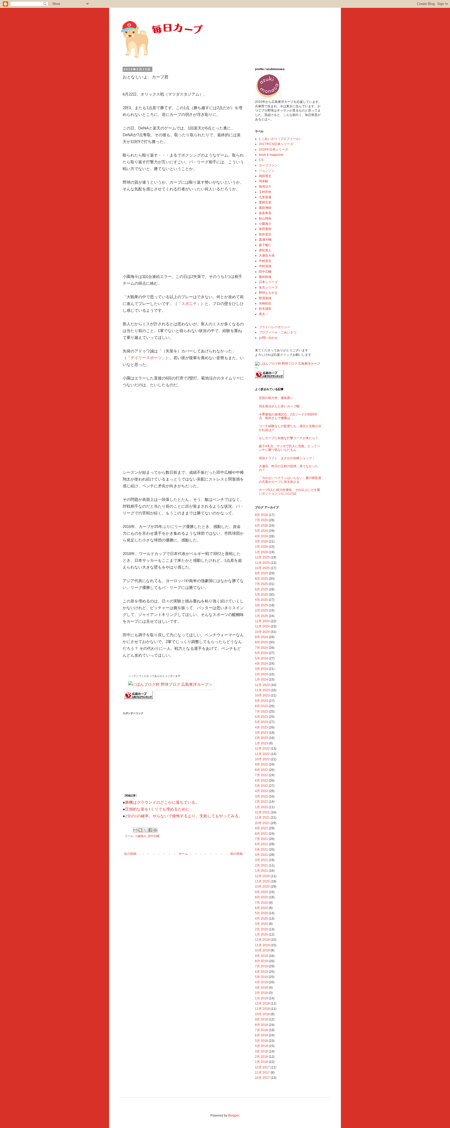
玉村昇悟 (265, 192)
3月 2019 (261, 987)
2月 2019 (261, 993)
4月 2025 (261, 600)
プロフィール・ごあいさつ (277, 332)
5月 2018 (261, 1041)
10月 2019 (262, 950)
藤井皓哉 (265, 277)
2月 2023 (261, 738)
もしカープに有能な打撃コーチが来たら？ (288, 438)
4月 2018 (261, 1046)
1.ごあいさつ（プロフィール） (280, 139)
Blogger (233, 1115)
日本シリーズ (268, 282)
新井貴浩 (265, 234)
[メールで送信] (135, 830)
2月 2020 (261, 929)
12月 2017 (262, 1067)
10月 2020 (262, 886)
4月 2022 (261, 791)
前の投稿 (236, 854)
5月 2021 (261, 849)
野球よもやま (268, 293)
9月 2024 (261, 637)
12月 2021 (262, 812)
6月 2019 (261, 972)
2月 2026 (261, 547)
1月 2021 (261, 871)
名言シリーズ (268, 287)
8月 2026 (261, 515)
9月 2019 (261, 956)
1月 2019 (261, 998)
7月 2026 (261, 520)
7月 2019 (261, 966)
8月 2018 (261, 1025)
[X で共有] (145, 830)
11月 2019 (262, 945)
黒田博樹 (265, 208)
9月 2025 (261, 573)
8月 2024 (261, 642)
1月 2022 (261, 807)
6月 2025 (261, 589)
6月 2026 (261, 525)
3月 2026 (261, 541)
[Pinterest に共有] (155, 830)
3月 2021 (261, 860)
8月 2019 (261, 961)
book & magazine (271, 155)
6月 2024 (261, 653)
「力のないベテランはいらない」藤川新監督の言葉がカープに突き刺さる (290, 479)
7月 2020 (261, 903)
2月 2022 (261, 801)
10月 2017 (262, 1078)
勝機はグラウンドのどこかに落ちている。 (162, 802)
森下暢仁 (265, 245)
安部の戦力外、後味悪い (276, 398)
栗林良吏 (265, 202)
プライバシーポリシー (274, 327)
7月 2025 (261, 584)
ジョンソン (266, 170)
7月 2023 (261, 711)
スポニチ (189, 303)
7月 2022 (261, 775)
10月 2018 (262, 1014)
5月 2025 (261, 594)
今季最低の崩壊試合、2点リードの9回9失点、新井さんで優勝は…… (288, 416)
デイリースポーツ (146, 358)
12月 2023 (262, 685)
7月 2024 (261, 648)
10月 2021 (262, 823)
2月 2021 (261, 865)
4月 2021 (261, 855)
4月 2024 (261, 663)
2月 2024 (261, 674)
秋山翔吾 (265, 218)
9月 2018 (261, 1019)
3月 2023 (261, 732)
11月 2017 (262, 1072)
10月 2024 (262, 632)
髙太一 (263, 314)
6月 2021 (261, 844)
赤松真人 (265, 250)
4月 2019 (261, 982)
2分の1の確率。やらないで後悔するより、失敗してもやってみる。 (183, 816)
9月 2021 (261, 828)
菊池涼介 (265, 186)
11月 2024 (262, 626)
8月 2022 (261, 770)
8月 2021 (261, 834)
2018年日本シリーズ (273, 149)
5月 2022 (261, 786)
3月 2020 (261, 924)
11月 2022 (262, 754)
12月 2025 (262, 557)
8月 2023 (261, 706)
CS (261, 160)
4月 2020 (261, 918)
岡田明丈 (265, 176)
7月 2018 (261, 1030)
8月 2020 (261, 897)
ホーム (183, 854)
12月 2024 (262, 621)
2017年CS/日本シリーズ (276, 144)
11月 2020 (262, 881)
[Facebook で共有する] (150, 830)
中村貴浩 (265, 261)
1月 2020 (261, 934)
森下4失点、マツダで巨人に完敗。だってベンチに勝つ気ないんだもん (289, 448)
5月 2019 (261, 977)
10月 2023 (262, 695)
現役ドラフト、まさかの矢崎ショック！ (287, 458)
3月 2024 (261, 669)
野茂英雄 (265, 298)
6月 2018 (261, 1035)
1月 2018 (261, 1062)
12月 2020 (262, 876)
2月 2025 (261, 610)
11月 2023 (262, 690)
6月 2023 (261, 717)
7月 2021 (261, 839)
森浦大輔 (265, 239)
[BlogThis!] (140, 830)
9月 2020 (261, 892)
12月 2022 (262, 748)
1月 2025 (261, 616)
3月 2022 (261, 796)
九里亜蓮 (265, 197)
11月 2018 (262, 1009)
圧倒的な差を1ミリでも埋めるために (157, 809)
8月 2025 (261, 579)
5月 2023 (261, 722)
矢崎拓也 (265, 303)
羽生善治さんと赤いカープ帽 (279, 406)
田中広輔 (153, 836)
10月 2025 (262, 568)
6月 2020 (261, 908)
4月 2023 (261, 727)
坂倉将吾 (265, 213)
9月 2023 (261, 701)
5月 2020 (261, 913)
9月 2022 (261, 764)
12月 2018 (262, 1003)
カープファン (268, 165)
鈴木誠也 (265, 308)
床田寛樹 (265, 229)
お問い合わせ (268, 338)
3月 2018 (261, 1051)
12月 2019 (262, 940)
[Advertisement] (162, 231)
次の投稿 (130, 854)
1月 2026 (261, 552)
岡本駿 (263, 181)
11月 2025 (262, 563)
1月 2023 (261, 743)
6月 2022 (261, 780)
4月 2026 (261, 536)
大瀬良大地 (266, 255)
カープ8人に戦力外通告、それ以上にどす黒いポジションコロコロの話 (289, 491)
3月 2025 (261, 605)
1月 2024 (261, 679)
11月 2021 (262, 817)
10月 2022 (262, 759)
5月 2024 (261, 658)
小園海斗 (140, 836)
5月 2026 (261, 531)
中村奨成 (265, 266)
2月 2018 (261, 1056)
